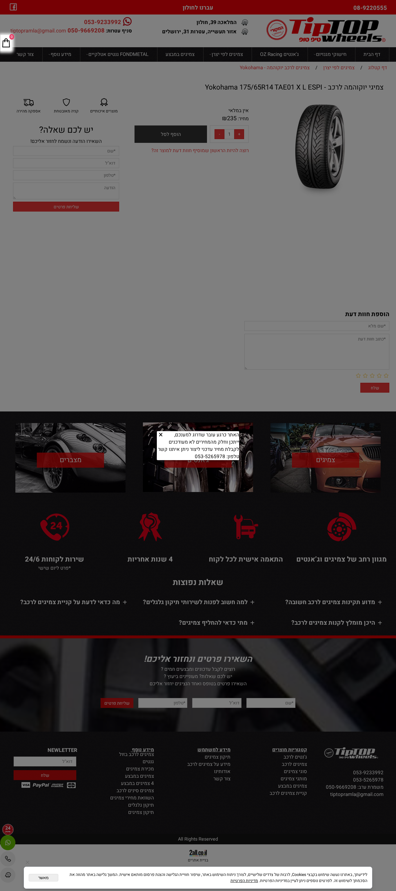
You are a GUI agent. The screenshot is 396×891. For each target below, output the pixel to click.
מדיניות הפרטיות (244, 881)
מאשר (43, 877)
